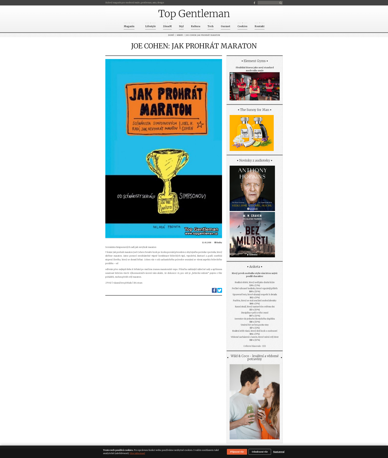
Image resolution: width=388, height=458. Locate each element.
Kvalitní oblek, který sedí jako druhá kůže (255, 282)
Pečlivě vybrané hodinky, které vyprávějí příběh (255, 288)
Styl (181, 25)
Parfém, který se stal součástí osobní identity (254, 300)
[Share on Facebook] (214, 292)
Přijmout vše (237, 451)
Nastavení (278, 451)
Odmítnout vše (260, 451)
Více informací (137, 453)
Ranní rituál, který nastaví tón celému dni (254, 306)
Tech (210, 25)
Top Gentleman (194, 13)
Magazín (129, 25)
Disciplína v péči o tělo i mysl (254, 312)
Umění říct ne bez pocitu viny (255, 325)
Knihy (180, 35)
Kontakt (259, 25)
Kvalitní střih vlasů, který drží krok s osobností (254, 331)
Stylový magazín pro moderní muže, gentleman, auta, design (134, 2)
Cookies (242, 25)
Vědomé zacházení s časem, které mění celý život (255, 337)
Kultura (195, 25)
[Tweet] (219, 292)
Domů (171, 35)
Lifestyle (150, 25)
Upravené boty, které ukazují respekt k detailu (254, 294)
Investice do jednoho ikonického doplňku (255, 319)
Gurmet (225, 25)
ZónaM (167, 25)
